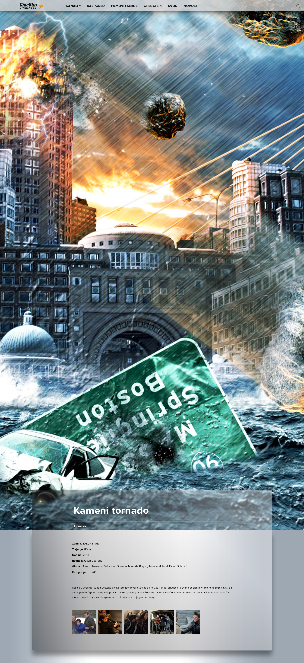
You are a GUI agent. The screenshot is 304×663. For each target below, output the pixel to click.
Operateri (153, 6)
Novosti (191, 6)
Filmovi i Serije (124, 6)
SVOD (172, 6)
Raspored (96, 6)
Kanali (72, 6)
